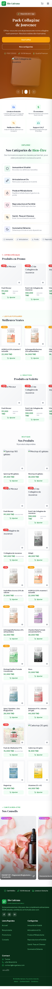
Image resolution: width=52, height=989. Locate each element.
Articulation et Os (34, 925)
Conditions (34, 977)
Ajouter (12, 293)
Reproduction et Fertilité (37, 935)
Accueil (5, 921)
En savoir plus (26, 35)
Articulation (23, 235)
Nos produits (7, 925)
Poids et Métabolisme (36, 930)
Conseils (5, 935)
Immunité (9, 235)
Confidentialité (25, 977)
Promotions (6, 930)
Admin (16, 977)
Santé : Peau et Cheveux (36, 940)
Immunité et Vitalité (35, 921)
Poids (36, 235)
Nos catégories (26, 42)
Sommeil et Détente (35, 945)
